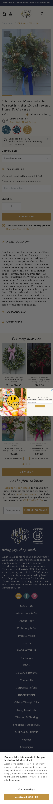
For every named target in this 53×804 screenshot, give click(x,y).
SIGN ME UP (40, 405)
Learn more (14, 780)
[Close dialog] (52, 389)
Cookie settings (26, 789)
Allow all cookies (26, 797)
